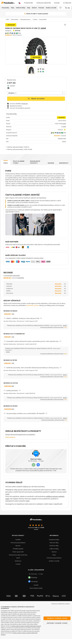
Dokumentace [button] (10, 437)
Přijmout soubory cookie (57, 618)
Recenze (51, 163)
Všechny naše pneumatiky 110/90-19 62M (19, 149)
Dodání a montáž (51, 8)
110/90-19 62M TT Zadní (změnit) (37, 14)
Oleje (28, 8)
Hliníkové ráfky (54, 545)
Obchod (34, 8)
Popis (6, 163)
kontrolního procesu (32, 305)
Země (18, 558)
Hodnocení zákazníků (43, 3)
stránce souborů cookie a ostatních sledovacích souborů (26, 626)
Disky (12, 8)
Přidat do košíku (38, 98)
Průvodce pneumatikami (18, 542)
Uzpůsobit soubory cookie (57, 623)
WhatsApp (34, 577)
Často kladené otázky (18, 162)
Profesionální (28, 3)
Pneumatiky (5, 8)
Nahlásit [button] (65, 325)
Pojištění (18, 539)
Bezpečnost (63, 163)
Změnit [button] (64, 123)
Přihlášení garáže (18, 549)
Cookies (18, 564)
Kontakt (57, 3)
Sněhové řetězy (20, 8)
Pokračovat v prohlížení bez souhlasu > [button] (60, 604)
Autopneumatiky (54, 539)
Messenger (34, 581)
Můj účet (68, 3)
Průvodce (41, 8)
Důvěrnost (18, 561)
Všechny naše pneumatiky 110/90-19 (18, 147)
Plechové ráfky (54, 542)
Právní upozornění (18, 552)
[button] (56, 325)
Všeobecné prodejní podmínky (18, 555)
